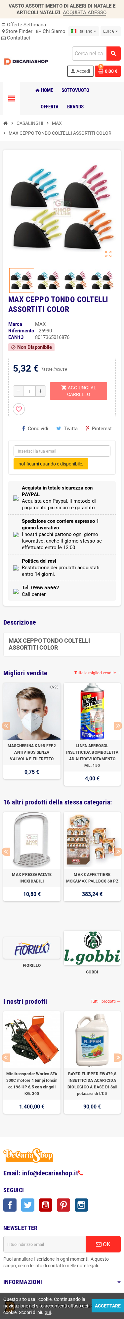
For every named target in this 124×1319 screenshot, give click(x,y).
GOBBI (92, 972)
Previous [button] (6, 726)
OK (106, 1244)
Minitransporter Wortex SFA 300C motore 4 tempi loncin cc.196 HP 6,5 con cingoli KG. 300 (32, 1084)
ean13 (16, 337)
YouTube (45, 1205)
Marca (15, 324)
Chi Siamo (53, 31)
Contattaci (18, 38)
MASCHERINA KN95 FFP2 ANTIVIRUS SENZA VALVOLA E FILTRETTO (32, 752)
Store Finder (16, 31)
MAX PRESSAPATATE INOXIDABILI (32, 878)
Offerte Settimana (23, 25)
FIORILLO (32, 965)
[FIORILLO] (32, 947)
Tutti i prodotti (106, 1001)
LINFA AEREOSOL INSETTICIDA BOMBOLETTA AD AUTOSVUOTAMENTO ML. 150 (92, 756)
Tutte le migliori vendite (97, 673)
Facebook (10, 1205)
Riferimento (21, 331)
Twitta (71, 429)
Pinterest (102, 429)
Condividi (38, 429)
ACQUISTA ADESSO (84, 12)
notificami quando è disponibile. (51, 463)
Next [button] (118, 726)
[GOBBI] (92, 947)
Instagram (81, 1205)
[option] (32, 734)
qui (48, 1312)
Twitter (27, 1205)
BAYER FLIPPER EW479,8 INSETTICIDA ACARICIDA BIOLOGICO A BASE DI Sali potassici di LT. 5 (92, 1084)
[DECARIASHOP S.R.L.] (26, 61)
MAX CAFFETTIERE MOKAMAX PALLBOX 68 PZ (92, 878)
